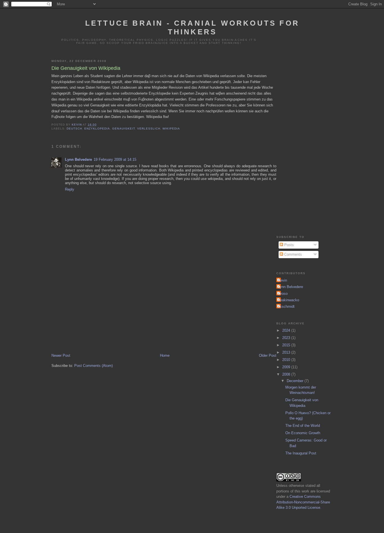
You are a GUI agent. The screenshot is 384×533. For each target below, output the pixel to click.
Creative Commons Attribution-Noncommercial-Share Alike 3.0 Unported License (303, 502)
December (295, 381)
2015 (286, 345)
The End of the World (302, 425)
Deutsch (74, 128)
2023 (286, 338)
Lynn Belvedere (78, 159)
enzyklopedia (97, 128)
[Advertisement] (163, 310)
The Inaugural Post (300, 453)
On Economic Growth (302, 433)
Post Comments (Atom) (93, 365)
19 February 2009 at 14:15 (115, 159)
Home (165, 355)
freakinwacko (288, 300)
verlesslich (148, 128)
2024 (286, 330)
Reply (69, 189)
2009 (286, 367)
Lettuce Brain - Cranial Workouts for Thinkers (192, 27)
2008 (286, 374)
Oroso (283, 293)
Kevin (282, 280)
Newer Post (60, 355)
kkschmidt (286, 306)
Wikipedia (171, 128)
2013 (286, 352)
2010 (286, 360)
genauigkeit (123, 128)
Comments (292, 254)
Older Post (267, 355)
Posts (288, 245)
